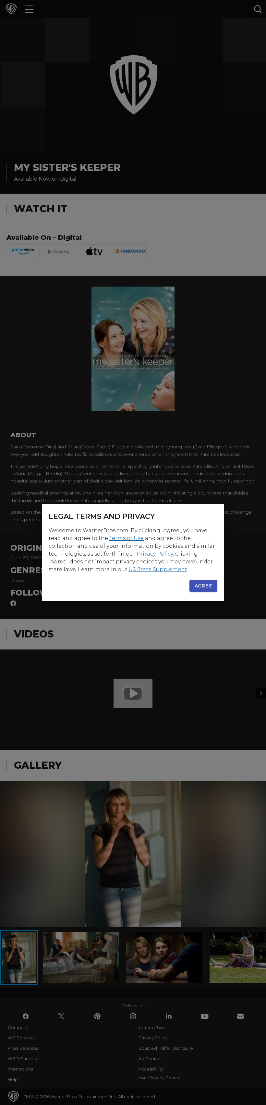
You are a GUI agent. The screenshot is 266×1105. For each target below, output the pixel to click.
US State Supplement (157, 569)
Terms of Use (126, 538)
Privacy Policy (155, 554)
